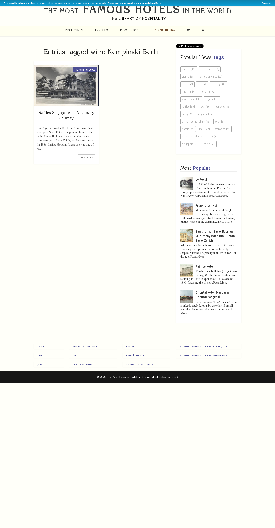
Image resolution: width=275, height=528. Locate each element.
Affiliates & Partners (85, 346)
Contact (131, 346)
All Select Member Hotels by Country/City (203, 346)
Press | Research (135, 355)
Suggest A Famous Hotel (140, 364)
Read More (87, 157)
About (40, 346)
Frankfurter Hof (206, 205)
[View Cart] (188, 30)
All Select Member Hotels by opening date (203, 355)
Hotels (101, 30)
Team (40, 355)
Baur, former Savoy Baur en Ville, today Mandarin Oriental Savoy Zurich (216, 235)
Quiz (75, 355)
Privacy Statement (83, 364)
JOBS (39, 364)
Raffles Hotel (205, 266)
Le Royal (201, 179)
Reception (74, 30)
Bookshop (129, 30)
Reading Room (163, 30)
